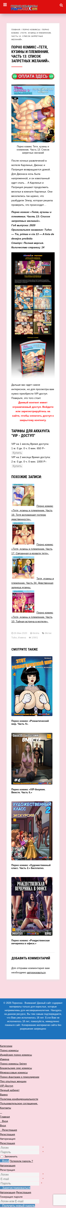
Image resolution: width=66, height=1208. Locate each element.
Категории (6, 1045)
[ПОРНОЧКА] (33, 7)
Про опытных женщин (13, 1081)
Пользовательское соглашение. (19, 1103)
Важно (4, 1094)
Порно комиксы (31, 30)
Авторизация (7, 1165)
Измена (22, 637)
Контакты (5, 1107)
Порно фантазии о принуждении (19, 1076)
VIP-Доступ (6, 1085)
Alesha (35, 633)
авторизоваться (36, 972)
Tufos (14, 637)
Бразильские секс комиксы (16, 1068)
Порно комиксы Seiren (13, 1063)
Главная (15, 30)
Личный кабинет (9, 1090)
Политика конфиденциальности (19, 1098)
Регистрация (7, 1143)
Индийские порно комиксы (16, 1054)
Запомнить (10, 1156)
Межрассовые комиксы (14, 1072)
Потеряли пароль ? (21, 1161)
